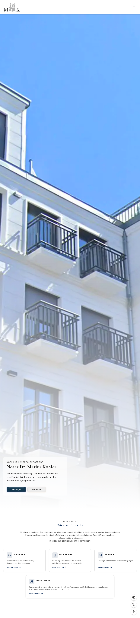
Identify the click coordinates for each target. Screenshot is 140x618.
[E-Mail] (134, 597)
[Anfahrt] (134, 612)
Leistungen (16, 489)
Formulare (36, 489)
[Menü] (134, 7)
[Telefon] (134, 605)
